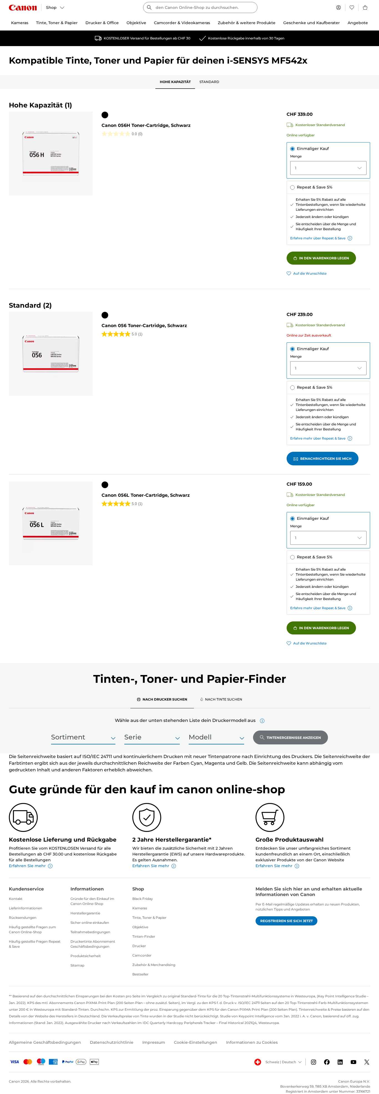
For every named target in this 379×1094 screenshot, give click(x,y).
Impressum (153, 1042)
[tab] (162, 699)
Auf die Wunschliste (310, 273)
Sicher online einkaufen (89, 922)
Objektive (140, 927)
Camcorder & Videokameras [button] (182, 22)
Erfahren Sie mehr (27, 865)
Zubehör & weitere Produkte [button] (247, 22)
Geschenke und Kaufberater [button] (311, 22)
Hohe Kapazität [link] (175, 82)
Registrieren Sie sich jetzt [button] (286, 921)
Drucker (139, 946)
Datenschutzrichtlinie (111, 1042)
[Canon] (23, 7)
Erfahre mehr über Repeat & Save (317, 238)
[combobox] (200, 7)
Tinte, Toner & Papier (149, 917)
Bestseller (140, 974)
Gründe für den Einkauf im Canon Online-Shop (92, 901)
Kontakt (15, 899)
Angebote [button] (358, 22)
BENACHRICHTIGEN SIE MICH (326, 458)
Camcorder (141, 955)
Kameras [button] (19, 22)
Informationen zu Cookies (252, 1042)
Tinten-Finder (143, 936)
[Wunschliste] (351, 7)
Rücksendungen (22, 917)
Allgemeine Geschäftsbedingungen (45, 1042)
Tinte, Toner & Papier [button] (57, 22)
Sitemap (77, 965)
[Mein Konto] (338, 7)
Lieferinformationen (25, 908)
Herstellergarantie (85, 913)
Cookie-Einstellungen (195, 1042)
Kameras (139, 908)
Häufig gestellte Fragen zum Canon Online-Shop (32, 929)
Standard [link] (209, 82)
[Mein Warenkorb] (365, 7)
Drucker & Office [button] (102, 22)
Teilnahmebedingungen (90, 932)
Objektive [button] (136, 22)
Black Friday (142, 899)
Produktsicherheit (85, 956)
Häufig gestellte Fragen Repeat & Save (34, 944)
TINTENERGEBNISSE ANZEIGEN (294, 738)
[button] (262, 721)
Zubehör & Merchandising (153, 965)
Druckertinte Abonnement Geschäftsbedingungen (92, 944)
